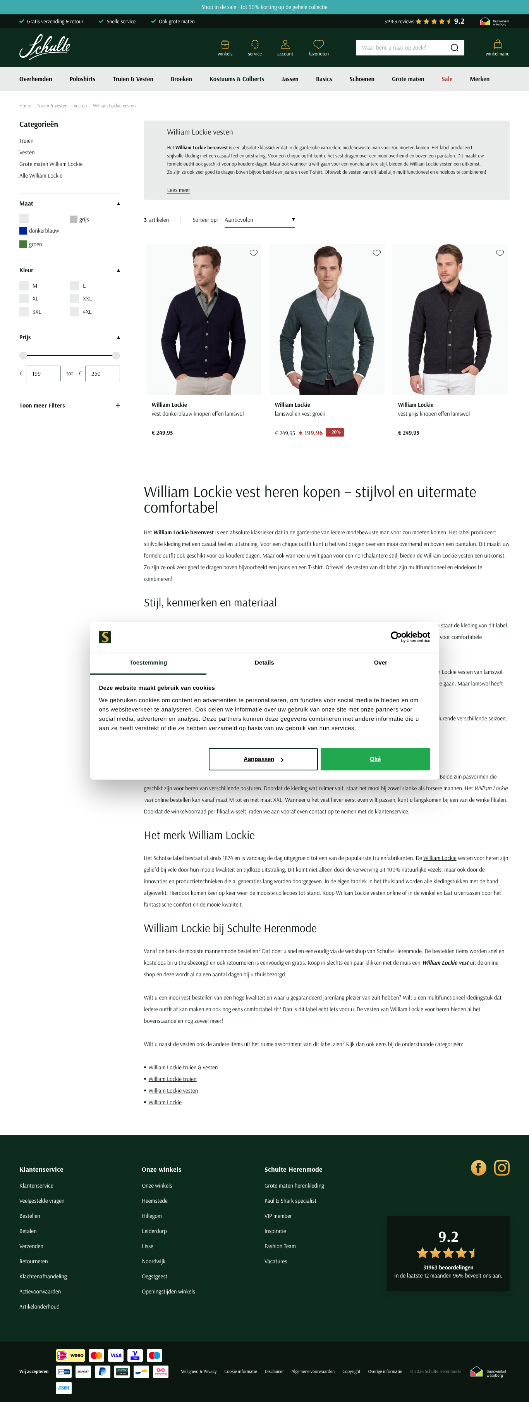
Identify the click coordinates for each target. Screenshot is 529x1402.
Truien (26, 140)
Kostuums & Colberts (237, 79)
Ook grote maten (177, 21)
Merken (479, 79)
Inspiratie (275, 1231)
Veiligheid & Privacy (198, 1371)
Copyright (351, 1371)
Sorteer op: (205, 219)
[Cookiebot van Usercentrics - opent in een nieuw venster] (396, 637)
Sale (447, 79)
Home (25, 106)
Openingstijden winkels (168, 1291)
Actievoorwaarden (40, 1291)
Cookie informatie (240, 1371)
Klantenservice (41, 1169)
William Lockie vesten (173, 1090)
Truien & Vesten (133, 79)
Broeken (181, 79)
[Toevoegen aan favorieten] (254, 253)
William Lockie (440, 858)
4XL (87, 311)
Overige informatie (385, 1371)
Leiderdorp (154, 1231)
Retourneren (33, 1261)
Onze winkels (162, 1169)
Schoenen (362, 79)
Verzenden (31, 1246)
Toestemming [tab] (148, 663)
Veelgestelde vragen (42, 1200)
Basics (324, 79)
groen (35, 244)
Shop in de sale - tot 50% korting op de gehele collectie (264, 7)
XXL (87, 298)
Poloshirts (83, 79)
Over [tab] (381, 663)
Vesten (80, 106)
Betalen (28, 1231)
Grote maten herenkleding (294, 1185)
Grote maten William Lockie (50, 163)
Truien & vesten (52, 106)
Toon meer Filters (42, 405)
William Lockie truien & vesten (183, 1067)
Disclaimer (274, 1371)
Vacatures (275, 1261)
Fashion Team (280, 1246)
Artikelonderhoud (39, 1306)
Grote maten (408, 79)
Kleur (26, 270)
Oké (375, 759)
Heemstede (154, 1200)
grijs (84, 219)
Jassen (290, 79)
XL (35, 298)
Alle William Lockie (40, 175)
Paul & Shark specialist (290, 1200)
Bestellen (29, 1215)
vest (186, 997)
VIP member (278, 1215)
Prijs (25, 337)
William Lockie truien (173, 1079)
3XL (37, 311)
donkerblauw (44, 230)
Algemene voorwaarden (313, 1371)
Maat (26, 203)
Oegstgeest (154, 1276)
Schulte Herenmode (293, 1169)
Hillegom (152, 1215)
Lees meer (179, 189)
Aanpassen (259, 759)
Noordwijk (153, 1261)
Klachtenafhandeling (43, 1276)
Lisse (147, 1246)
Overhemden (35, 79)
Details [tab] (264, 663)
